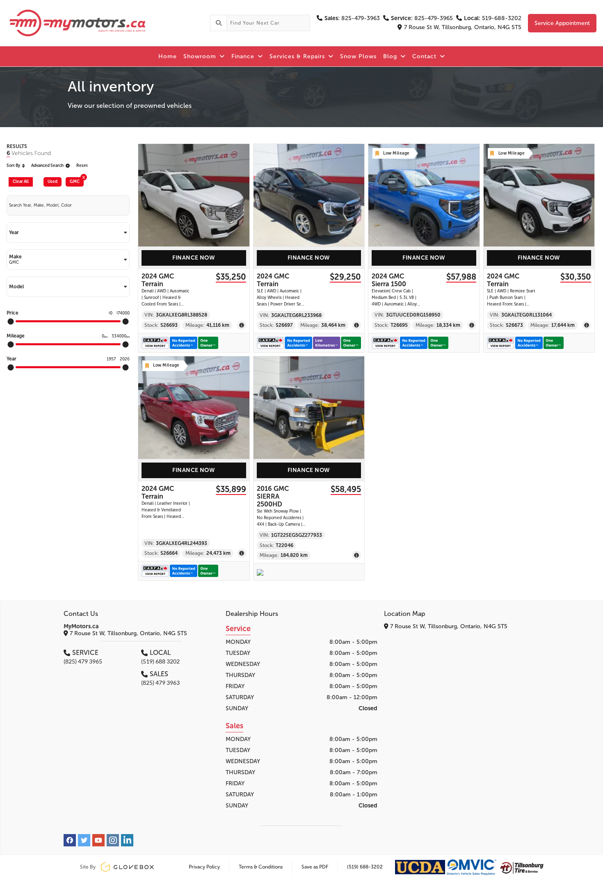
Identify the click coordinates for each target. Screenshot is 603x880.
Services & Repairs (298, 56)
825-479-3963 (352, 18)
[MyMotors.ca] (105, 23)
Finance (243, 56)
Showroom (200, 56)
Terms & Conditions (261, 867)
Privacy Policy (204, 867)
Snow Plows (358, 56)
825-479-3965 (422, 18)
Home (167, 56)
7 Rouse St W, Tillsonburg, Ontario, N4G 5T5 (462, 27)
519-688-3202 (492, 18)
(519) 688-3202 (365, 867)
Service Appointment (562, 23)
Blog (391, 56)
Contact (425, 56)
